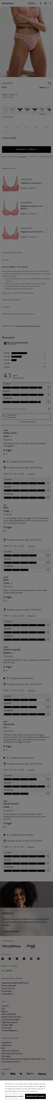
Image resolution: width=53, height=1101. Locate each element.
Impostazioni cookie (14, 1096)
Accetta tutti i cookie (35, 1096)
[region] (26, 1090)
